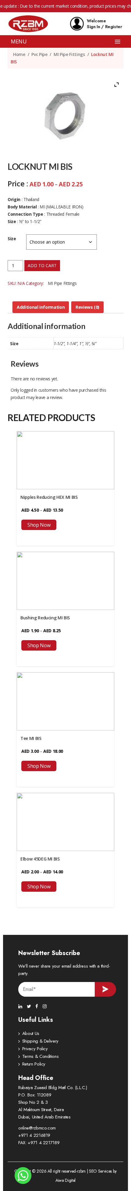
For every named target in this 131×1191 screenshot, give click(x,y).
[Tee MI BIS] (65, 701)
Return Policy (33, 1064)
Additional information (41, 307)
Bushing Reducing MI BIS (45, 618)
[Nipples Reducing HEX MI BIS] (65, 459)
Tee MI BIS (30, 738)
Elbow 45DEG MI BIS (40, 859)
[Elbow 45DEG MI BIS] (65, 821)
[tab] (40, 307)
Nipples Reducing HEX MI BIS (49, 497)
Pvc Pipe (39, 54)
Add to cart (42, 265)
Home (19, 54)
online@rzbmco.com (37, 1128)
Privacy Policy (35, 1048)
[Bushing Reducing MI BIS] (65, 580)
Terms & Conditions (40, 1056)
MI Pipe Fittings (69, 54)
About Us (30, 1033)
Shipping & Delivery (40, 1041)
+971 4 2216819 (34, 1135)
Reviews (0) (87, 307)
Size (12, 238)
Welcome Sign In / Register (104, 23)
